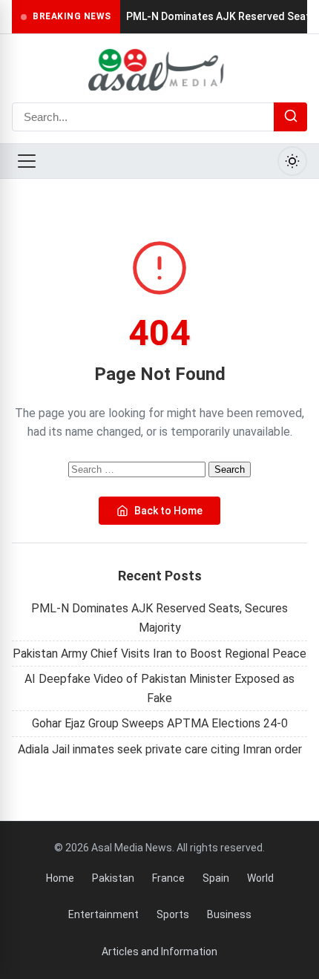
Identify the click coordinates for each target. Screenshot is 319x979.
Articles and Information (159, 951)
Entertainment (103, 914)
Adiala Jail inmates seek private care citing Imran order (160, 749)
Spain (216, 878)
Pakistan (113, 878)
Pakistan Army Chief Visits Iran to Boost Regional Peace (159, 653)
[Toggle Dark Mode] (292, 161)
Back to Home (168, 511)
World (260, 878)
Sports (173, 914)
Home (60, 878)
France (168, 878)
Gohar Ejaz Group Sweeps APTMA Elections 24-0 (160, 723)
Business (229, 914)
